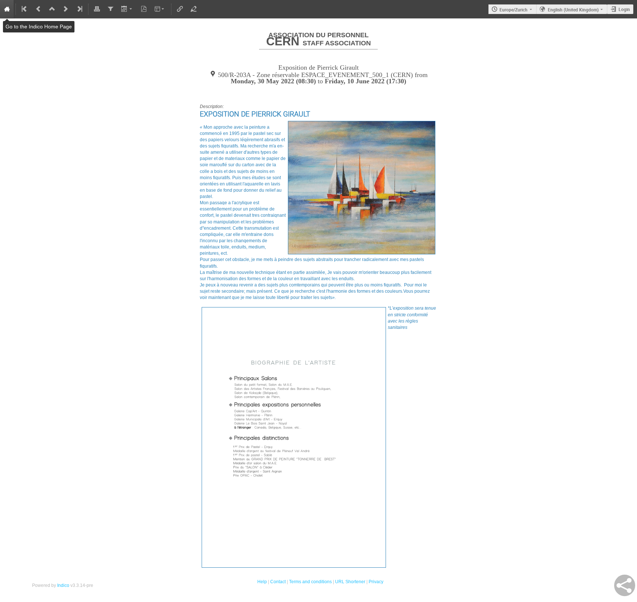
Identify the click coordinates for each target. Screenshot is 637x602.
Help (262, 581)
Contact (278, 581)
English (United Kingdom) (573, 10)
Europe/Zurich (513, 10)
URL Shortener (350, 581)
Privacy (376, 581)
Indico (63, 585)
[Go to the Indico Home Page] (7, 9)
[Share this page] (624, 585)
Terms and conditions (310, 581)
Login (624, 9)
